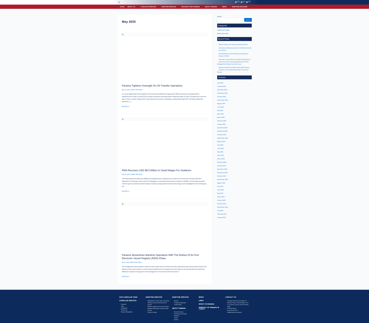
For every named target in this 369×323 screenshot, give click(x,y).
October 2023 (221, 176)
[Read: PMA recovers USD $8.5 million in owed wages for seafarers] (164, 142)
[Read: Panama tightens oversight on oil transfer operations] (164, 57)
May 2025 (220, 110)
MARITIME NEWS (136, 90)
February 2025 (221, 121)
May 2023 (220, 193)
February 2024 (221, 162)
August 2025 (221, 103)
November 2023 (222, 172)
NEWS (224, 7)
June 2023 (220, 190)
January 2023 (221, 200)
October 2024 (221, 135)
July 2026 (220, 83)
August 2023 (221, 183)
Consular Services (148, 7)
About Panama (211, 7)
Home (122, 7)
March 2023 (221, 197)
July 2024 (220, 145)
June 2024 (220, 148)
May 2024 (220, 152)
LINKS (201, 301)
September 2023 (222, 179)
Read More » (126, 106)
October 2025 (221, 97)
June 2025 (220, 107)
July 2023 (220, 186)
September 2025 (222, 100)
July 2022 (220, 210)
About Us (131, 7)
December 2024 (222, 128)
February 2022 (221, 214)
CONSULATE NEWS (223, 30)
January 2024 (221, 166)
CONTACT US (230, 297)
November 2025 (222, 93)
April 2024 (220, 155)
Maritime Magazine (239, 7)
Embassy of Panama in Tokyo (209, 308)
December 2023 (222, 169)
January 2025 (221, 124)
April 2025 (220, 114)
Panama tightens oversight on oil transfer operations (152, 85)
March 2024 (221, 159)
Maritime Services (168, 7)
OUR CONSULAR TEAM (128, 297)
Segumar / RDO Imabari (190, 7)
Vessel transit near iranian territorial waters (233, 44)
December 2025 (222, 90)
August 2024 (221, 141)
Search (219, 16)
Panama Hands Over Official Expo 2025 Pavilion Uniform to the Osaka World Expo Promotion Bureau (233, 69)
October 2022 (221, 204)
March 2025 (221, 117)
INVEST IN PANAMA (206, 304)
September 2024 (222, 138)
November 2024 (222, 131)
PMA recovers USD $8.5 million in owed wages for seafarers (156, 170)
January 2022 (221, 217)
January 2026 (221, 86)
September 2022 (222, 207)
